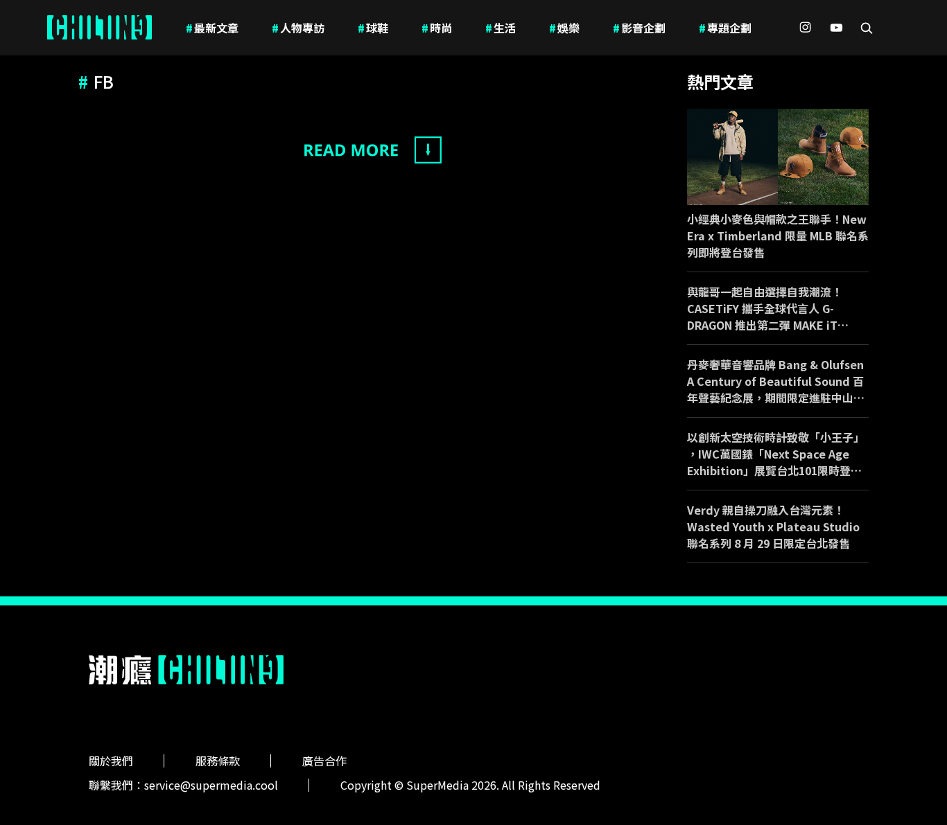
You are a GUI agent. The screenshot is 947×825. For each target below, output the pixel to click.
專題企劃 (725, 27)
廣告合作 (324, 760)
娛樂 (564, 27)
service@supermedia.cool (211, 785)
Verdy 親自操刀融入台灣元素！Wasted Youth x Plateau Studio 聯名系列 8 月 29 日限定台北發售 (773, 526)
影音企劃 (639, 27)
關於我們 (111, 760)
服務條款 (218, 760)
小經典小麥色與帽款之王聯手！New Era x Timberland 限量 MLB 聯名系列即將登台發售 (778, 235)
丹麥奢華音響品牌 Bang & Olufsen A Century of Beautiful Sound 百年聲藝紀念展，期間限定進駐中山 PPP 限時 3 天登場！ (775, 381)
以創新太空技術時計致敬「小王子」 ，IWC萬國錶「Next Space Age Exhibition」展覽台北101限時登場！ (776, 454)
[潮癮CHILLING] (99, 27)
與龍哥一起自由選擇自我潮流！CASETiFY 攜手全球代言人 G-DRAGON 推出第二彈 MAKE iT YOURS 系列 (764, 308)
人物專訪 (298, 27)
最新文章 (212, 27)
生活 (500, 27)
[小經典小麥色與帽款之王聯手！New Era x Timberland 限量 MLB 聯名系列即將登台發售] (778, 157)
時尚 (437, 27)
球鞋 (373, 27)
